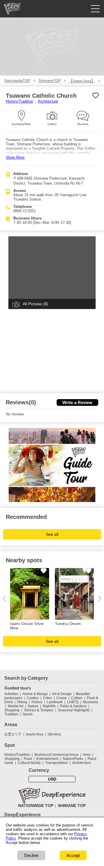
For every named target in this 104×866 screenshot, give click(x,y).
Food (28, 759)
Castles (33, 698)
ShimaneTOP (49, 80)
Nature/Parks (73, 759)
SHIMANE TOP (72, 805)
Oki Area (54, 734)
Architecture (48, 101)
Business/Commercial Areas (56, 755)
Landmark (55, 702)
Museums (90, 702)
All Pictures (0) (35, 304)
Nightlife (49, 706)
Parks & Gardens (73, 706)
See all (52, 534)
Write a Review (77, 402)
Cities (47, 698)
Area (86, 755)
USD (52, 779)
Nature (33, 706)
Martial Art (15, 706)
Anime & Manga (35, 694)
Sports (28, 714)
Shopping (12, 710)
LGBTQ (73, 702)
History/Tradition (19, 101)
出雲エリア (13, 734)
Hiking (22, 702)
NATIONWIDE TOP (35, 805)
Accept (73, 855)
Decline (31, 855)
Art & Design (62, 694)
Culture (77, 698)
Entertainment (47, 759)
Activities (11, 694)
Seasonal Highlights (74, 710)
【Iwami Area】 (82, 81)
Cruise (61, 698)
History (36, 702)
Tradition (11, 714)
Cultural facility (29, 763)
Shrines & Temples (38, 710)
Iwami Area (34, 734)
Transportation (56, 763)
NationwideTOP (17, 80)
